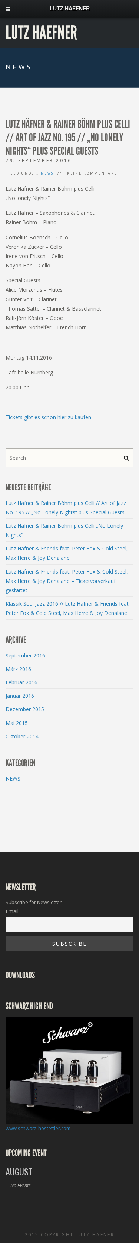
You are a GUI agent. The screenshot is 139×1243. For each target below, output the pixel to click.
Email (12, 911)
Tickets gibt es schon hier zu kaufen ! (50, 417)
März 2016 (18, 668)
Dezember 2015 (25, 709)
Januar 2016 (20, 695)
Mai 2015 (17, 722)
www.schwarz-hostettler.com (38, 1128)
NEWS (47, 173)
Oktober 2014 (22, 736)
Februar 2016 (21, 682)
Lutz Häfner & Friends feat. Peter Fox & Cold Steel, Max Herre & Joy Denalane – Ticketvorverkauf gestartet (67, 581)
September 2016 (25, 655)
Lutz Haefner (41, 33)
